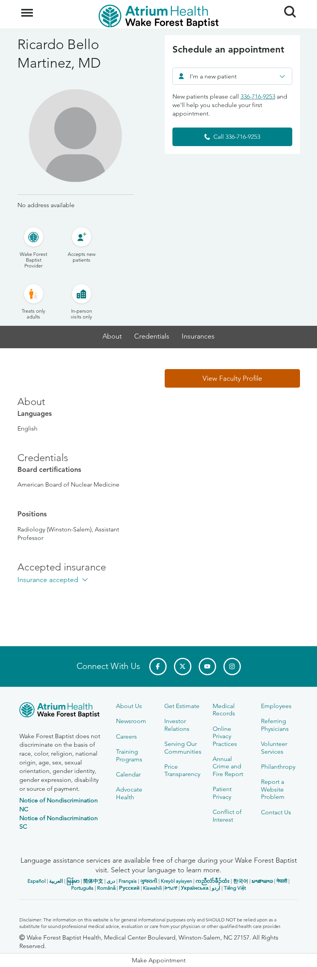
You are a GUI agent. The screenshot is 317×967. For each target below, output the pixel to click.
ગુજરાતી (148, 881)
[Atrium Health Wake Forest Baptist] (61, 711)
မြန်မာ (73, 881)
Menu (28, 8)
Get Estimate (181, 706)
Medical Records (224, 709)
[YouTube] (207, 666)
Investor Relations (176, 724)
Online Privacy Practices (225, 736)
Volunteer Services (274, 747)
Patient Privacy (222, 792)
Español (36, 881)
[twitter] (182, 666)
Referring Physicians (275, 724)
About (112, 336)
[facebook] (158, 666)
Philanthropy (278, 766)
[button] (232, 378)
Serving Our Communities (182, 747)
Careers (126, 736)
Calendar (128, 774)
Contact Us (276, 812)
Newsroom (131, 721)
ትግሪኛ (170, 888)
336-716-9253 (257, 96)
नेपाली (281, 881)
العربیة (56, 881)
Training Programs (129, 755)
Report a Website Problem (273, 789)
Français (128, 881)
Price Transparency (182, 770)
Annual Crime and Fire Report (228, 766)
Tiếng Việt (235, 888)
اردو (216, 888)
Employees (276, 706)
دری (111, 881)
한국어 (240, 881)
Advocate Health (129, 793)
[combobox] (232, 76)
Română (106, 888)
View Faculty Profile (232, 378)
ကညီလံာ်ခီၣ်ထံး (213, 881)
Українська (194, 888)
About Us (129, 706)
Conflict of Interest (227, 815)
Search (287, 4)
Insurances (198, 336)
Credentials (151, 336)
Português (82, 888)
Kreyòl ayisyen (176, 881)
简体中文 (93, 881)
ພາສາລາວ (262, 881)
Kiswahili (152, 888)
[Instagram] (232, 666)
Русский (129, 888)
